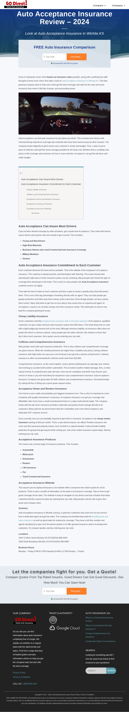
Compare (98, 5)
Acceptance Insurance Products (39, 204)
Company (117, 5)
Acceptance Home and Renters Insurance (43, 199)
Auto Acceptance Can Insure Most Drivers (42, 179)
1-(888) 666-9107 (29, 684)
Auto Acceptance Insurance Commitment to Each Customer (51, 184)
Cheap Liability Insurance (37, 190)
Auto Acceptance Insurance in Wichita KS (80, 81)
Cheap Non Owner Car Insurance (100, 641)
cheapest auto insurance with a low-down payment (64, 321)
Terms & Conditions (21, 677)
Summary (35, 213)
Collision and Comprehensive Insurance (42, 194)
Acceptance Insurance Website (39, 209)
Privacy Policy (19, 673)
